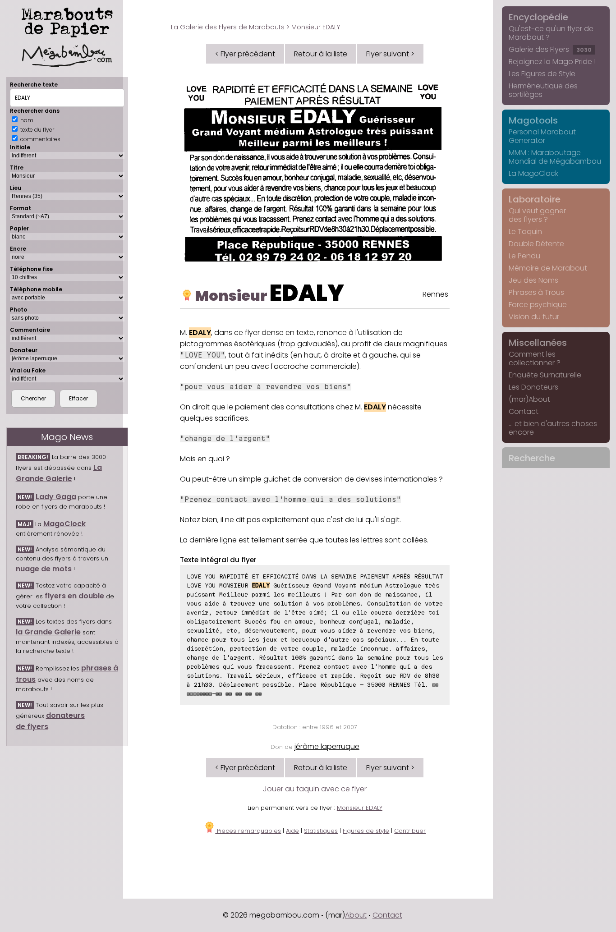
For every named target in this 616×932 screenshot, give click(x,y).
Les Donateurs (533, 387)
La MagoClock (533, 173)
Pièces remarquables (248, 830)
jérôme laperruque (326, 746)
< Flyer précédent (245, 54)
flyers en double (74, 596)
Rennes (435, 294)
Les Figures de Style (542, 74)
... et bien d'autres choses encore (553, 427)
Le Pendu (524, 256)
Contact (523, 411)
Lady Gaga (56, 496)
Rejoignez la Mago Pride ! (552, 61)
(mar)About (529, 399)
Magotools (533, 120)
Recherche (532, 458)
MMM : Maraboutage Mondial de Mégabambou (555, 156)
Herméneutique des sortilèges (543, 90)
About (356, 915)
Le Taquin (525, 231)
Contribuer (410, 830)
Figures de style (366, 830)
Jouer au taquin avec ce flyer (315, 789)
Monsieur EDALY (359, 807)
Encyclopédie (538, 17)
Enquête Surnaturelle (545, 375)
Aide (292, 830)
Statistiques (321, 830)
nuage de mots (44, 569)
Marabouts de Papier (67, 21)
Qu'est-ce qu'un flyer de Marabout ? (551, 32)
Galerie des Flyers (550, 49)
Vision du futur (534, 317)
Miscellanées (538, 342)
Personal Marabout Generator (542, 136)
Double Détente (536, 244)
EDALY (307, 293)
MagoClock (64, 524)
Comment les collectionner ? (535, 358)
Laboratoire (535, 199)
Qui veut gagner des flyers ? (537, 215)
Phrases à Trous (536, 292)
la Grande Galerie (48, 632)
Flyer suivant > (390, 54)
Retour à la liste (320, 54)
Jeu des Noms (533, 280)
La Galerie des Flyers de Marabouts (228, 27)
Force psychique (538, 304)
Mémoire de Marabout (548, 268)
